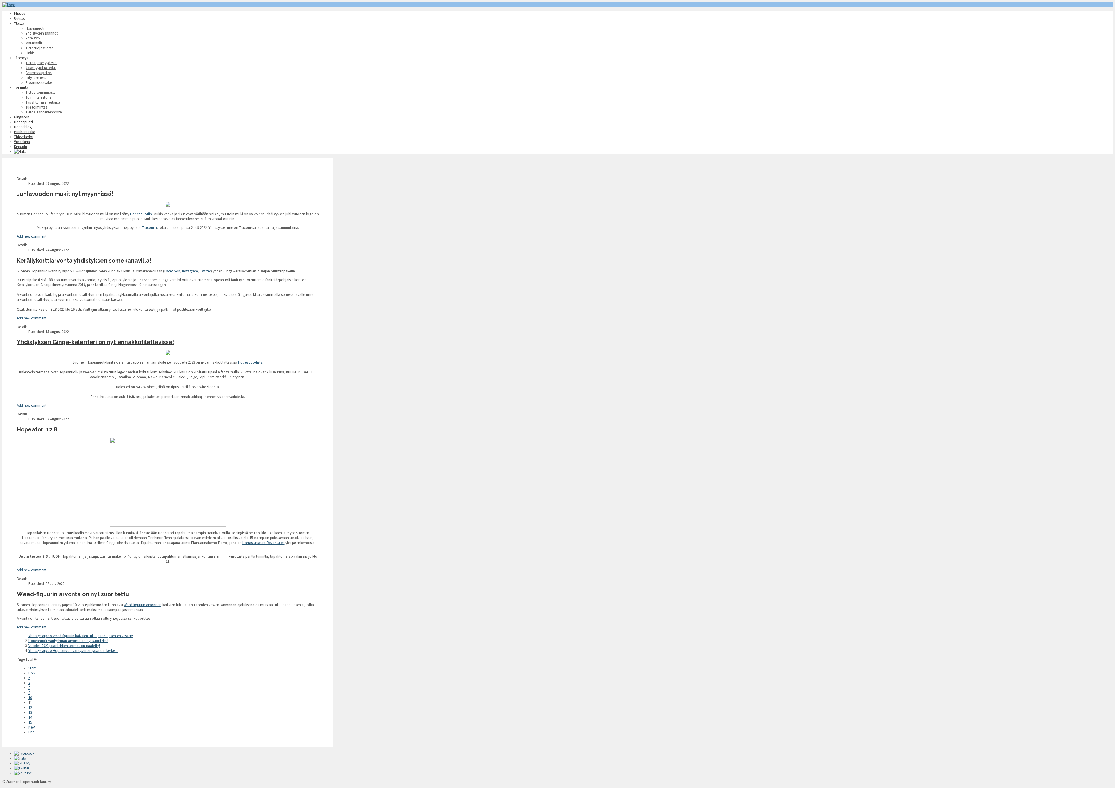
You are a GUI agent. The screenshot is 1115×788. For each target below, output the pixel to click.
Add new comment (31, 236)
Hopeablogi (23, 126)
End (31, 732)
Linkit (30, 52)
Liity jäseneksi (36, 77)
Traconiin (149, 227)
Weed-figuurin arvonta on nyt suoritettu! (74, 594)
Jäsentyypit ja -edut (41, 67)
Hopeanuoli (35, 28)
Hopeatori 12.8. (38, 429)
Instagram (190, 271)
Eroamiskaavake (39, 82)
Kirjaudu (20, 146)
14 (30, 717)
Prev (31, 672)
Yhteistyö (33, 38)
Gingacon (21, 117)
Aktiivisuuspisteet (39, 72)
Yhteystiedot (23, 136)
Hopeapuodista (250, 362)
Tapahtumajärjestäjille (43, 102)
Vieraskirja (22, 141)
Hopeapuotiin (141, 214)
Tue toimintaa (37, 107)
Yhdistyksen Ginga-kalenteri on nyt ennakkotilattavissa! (95, 342)
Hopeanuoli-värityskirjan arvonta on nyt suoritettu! (68, 640)
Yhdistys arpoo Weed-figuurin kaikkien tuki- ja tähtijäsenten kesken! (80, 635)
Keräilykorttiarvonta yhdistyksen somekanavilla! (84, 260)
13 (30, 712)
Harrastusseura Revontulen (263, 542)
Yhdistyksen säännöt (42, 33)
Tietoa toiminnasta (41, 92)
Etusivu (19, 13)
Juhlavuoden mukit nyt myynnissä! (65, 194)
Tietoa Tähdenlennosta (44, 112)
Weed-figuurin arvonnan (142, 604)
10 (30, 697)
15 (30, 722)
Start (32, 668)
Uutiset (19, 18)
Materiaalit (34, 43)
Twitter (205, 271)
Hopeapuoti (23, 122)
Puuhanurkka (24, 131)
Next (31, 727)
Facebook (172, 271)
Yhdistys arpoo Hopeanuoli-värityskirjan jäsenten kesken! (73, 650)
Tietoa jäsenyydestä (41, 62)
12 (30, 707)
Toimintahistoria (39, 97)
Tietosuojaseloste (39, 48)
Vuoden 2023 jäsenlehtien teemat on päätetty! (64, 645)
